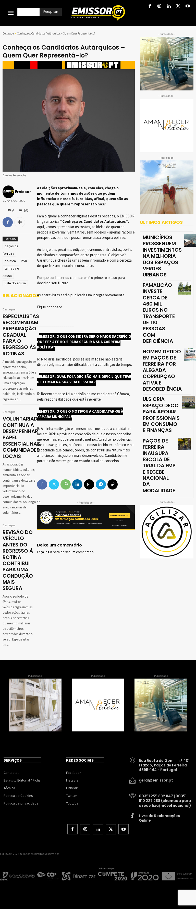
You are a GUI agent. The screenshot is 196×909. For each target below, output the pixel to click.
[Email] (89, 484)
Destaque (8, 33)
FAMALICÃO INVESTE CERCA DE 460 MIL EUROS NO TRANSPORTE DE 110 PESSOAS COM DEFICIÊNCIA (159, 313)
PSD (24, 261)
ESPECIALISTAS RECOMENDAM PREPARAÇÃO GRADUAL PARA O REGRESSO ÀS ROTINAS (21, 335)
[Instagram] (159, 6)
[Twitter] (178, 6)
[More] (19, 222)
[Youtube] (187, 6)
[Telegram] (101, 484)
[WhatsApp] (65, 484)
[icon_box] (160, 763)
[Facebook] (149, 6)
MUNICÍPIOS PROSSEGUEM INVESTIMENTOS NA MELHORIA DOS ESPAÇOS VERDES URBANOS (162, 256)
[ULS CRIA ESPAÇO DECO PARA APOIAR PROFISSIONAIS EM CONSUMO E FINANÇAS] (188, 402)
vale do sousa (15, 283)
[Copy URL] (112, 484)
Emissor (23, 192)
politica (10, 261)
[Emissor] (8, 191)
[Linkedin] (168, 6)
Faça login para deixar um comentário (65, 552)
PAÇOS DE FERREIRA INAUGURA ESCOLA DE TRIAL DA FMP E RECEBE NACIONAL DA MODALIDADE (159, 465)
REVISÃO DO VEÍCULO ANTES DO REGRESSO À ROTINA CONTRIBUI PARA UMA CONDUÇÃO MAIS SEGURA (18, 560)
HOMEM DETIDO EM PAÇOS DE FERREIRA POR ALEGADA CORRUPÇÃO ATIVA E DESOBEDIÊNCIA (162, 370)
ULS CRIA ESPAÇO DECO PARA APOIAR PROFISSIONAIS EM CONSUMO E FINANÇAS (161, 414)
